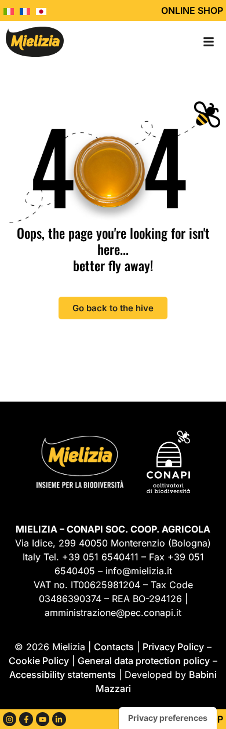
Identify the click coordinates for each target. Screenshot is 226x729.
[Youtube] (42, 719)
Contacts (114, 647)
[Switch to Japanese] (44, 10)
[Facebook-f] (25, 719)
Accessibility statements (62, 674)
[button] (208, 41)
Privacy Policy (173, 647)
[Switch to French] (28, 10)
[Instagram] (9, 719)
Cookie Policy (39, 660)
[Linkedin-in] (58, 719)
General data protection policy (144, 660)
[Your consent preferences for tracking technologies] (168, 718)
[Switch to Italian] (11, 10)
